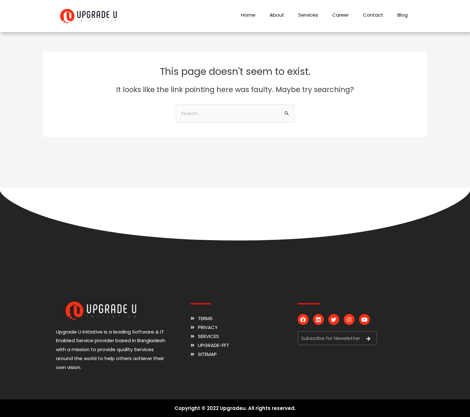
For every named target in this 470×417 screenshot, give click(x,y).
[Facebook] (303, 319)
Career (340, 15)
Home (248, 15)
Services (308, 15)
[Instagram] (349, 319)
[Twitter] (333, 319)
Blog (402, 15)
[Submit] (368, 338)
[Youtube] (364, 319)
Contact (373, 15)
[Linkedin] (318, 319)
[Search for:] (235, 113)
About (277, 15)
